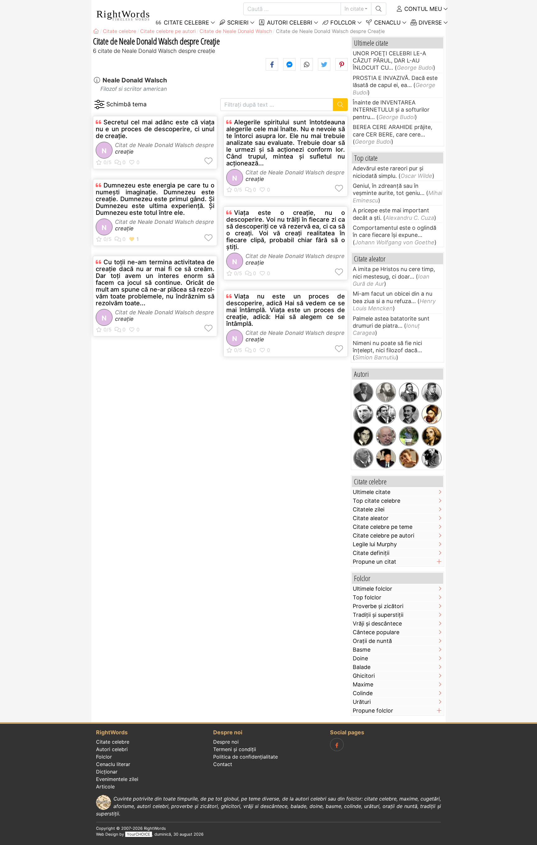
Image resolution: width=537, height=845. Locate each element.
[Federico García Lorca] (363, 436)
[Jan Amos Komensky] (409, 392)
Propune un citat (374, 561)
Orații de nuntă (372, 641)
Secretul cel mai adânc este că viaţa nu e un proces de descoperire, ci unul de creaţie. (155, 129)
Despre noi (226, 742)
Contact (222, 764)
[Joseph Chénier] (431, 436)
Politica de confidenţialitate (245, 757)
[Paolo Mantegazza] (363, 458)
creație (124, 151)
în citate (354, 9)
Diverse (429, 22)
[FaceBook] (337, 744)
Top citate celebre (376, 500)
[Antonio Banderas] (386, 414)
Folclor (342, 22)
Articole (105, 786)
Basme (361, 649)
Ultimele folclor (372, 588)
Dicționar (106, 772)
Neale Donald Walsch (135, 80)
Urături (362, 702)
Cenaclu (387, 22)
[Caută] (378, 8)
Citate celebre (112, 742)
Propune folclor (373, 710)
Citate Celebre (185, 22)
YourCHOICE (138, 834)
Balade (361, 667)
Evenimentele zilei (117, 779)
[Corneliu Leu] (386, 436)
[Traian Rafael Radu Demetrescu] (409, 414)
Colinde (363, 693)
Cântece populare (376, 632)
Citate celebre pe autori (383, 535)
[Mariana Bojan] (409, 458)
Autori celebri (288, 22)
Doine (360, 658)
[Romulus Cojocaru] (386, 392)
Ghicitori (364, 675)
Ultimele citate (371, 492)
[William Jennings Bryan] (363, 392)
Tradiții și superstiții (378, 615)
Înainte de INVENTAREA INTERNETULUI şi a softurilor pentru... (391, 109)
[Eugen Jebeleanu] (409, 436)
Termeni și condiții (234, 749)
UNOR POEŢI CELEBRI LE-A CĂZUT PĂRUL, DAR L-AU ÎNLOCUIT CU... (389, 60)
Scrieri (237, 22)
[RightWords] (96, 31)
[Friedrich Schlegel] (431, 392)
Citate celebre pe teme (382, 527)
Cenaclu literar (113, 764)
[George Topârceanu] (363, 414)
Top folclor (367, 597)
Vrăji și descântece (377, 623)
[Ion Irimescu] (386, 458)
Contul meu (422, 9)
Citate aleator (370, 518)
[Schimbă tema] (99, 104)
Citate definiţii (371, 553)
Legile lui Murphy (375, 544)
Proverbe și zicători (378, 606)
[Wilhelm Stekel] (431, 458)
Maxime (363, 684)
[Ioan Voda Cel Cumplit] (431, 414)
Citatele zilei (368, 509)
